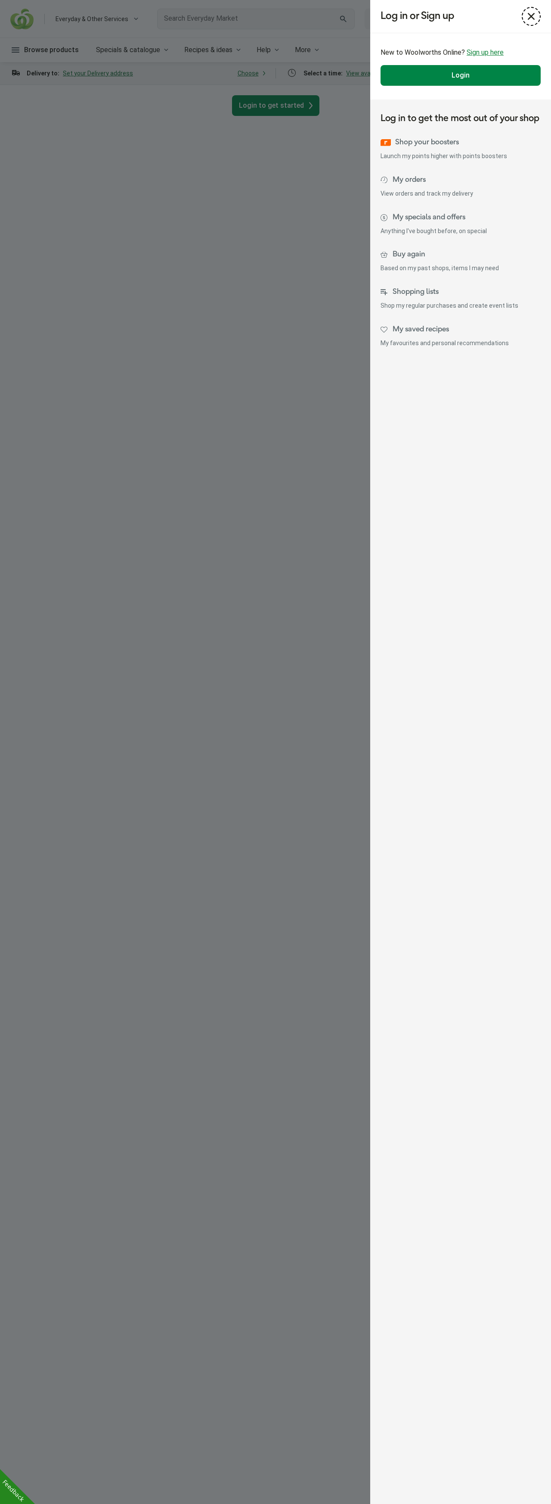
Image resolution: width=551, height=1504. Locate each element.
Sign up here (485, 52)
